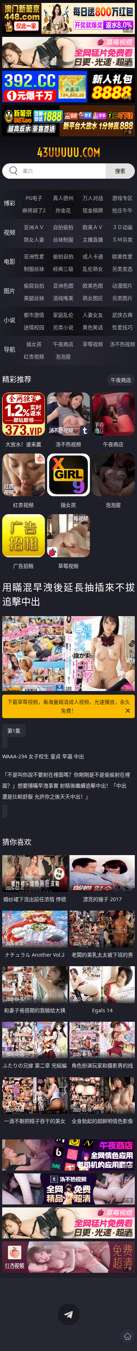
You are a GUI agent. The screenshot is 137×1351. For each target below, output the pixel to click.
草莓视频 (93, 344)
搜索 (120, 170)
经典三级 (63, 268)
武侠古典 (122, 314)
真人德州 (63, 197)
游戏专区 (122, 197)
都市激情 (34, 314)
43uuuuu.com (68, 152)
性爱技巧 (122, 327)
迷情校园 (34, 327)
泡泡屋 (63, 356)
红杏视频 (34, 356)
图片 (9, 291)
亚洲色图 (63, 285)
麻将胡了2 (34, 210)
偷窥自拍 (34, 285)
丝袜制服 (63, 239)
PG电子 (34, 197)
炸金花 (63, 210)
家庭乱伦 (63, 314)
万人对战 (93, 197)
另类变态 (122, 268)
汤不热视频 (122, 344)
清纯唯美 (63, 298)
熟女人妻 (34, 239)
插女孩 (34, 344)
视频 (9, 232)
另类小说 (63, 327)
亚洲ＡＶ (34, 227)
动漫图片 (122, 285)
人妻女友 (93, 314)
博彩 (9, 203)
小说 (9, 320)
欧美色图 (93, 285)
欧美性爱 (122, 256)
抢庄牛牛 (122, 210)
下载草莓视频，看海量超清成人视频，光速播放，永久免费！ (68, 706)
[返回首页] (127, 1336)
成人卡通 (93, 256)
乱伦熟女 (93, 268)
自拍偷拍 (63, 227)
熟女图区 (93, 298)
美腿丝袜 (34, 298)
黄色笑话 (93, 327)
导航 (9, 349)
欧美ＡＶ (93, 227)
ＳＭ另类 (122, 239)
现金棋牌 (93, 210)
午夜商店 (63, 344)
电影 (9, 262)
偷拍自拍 (63, 256)
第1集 (13, 730)
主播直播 (93, 239)
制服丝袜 (34, 268)
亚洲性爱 (34, 256)
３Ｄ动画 (122, 227)
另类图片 (122, 298)
